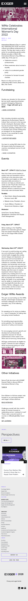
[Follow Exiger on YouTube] (22, 588)
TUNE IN (4, 387)
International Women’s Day (10, 44)
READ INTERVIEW (7, 402)
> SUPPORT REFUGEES (9, 138)
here (3, 418)
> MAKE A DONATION (8, 110)
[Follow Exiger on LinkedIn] (19, 588)
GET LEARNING (6, 421)
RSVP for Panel (21, 170)
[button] (25, 4)
